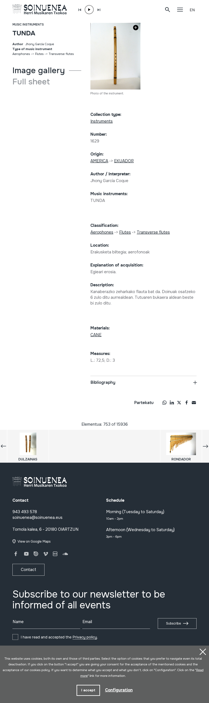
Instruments (101, 121)
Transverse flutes (61, 54)
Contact (28, 569)
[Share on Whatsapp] (164, 402)
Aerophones (21, 54)
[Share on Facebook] (186, 402)
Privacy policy (84, 637)
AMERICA (99, 160)
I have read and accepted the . (59, 637)
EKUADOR (124, 160)
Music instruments (28, 24)
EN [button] (192, 10)
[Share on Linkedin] (172, 402)
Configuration (119, 690)
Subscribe (173, 623)
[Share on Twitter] (179, 402)
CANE (95, 334)
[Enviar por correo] (194, 402)
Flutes (39, 54)
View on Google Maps (34, 541)
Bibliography (102, 382)
